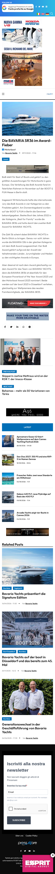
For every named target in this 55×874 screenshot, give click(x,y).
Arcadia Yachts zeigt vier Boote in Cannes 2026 (33, 513)
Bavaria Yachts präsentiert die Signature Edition (24, 596)
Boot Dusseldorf (9, 652)
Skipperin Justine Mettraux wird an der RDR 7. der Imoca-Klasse (25, 377)
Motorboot (10, 149)
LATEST (27, 427)
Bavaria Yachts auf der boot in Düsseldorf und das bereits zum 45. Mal (27, 661)
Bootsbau (6, 588)
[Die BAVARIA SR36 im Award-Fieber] (17, 327)
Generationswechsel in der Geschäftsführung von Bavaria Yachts (24, 728)
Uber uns (19, 835)
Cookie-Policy (32, 835)
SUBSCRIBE (18, 820)
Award (5, 159)
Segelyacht (18, 588)
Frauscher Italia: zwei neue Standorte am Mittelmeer (34, 476)
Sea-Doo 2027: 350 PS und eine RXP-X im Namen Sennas (34, 457)
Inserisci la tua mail (16, 786)
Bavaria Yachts (11, 153)
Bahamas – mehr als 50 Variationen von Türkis (26, 392)
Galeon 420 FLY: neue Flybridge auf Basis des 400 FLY (34, 495)
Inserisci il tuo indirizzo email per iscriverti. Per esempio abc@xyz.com (27, 799)
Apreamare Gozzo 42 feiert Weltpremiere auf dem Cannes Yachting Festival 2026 (31, 439)
